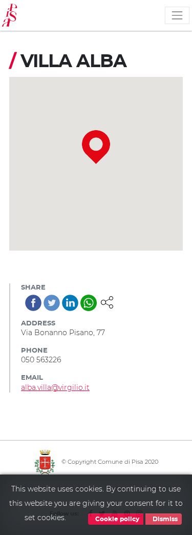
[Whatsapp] (88, 303)
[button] (107, 301)
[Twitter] (52, 303)
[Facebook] (33, 303)
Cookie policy (116, 519)
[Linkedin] (70, 303)
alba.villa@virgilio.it (55, 387)
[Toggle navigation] (177, 15)
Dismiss (164, 519)
